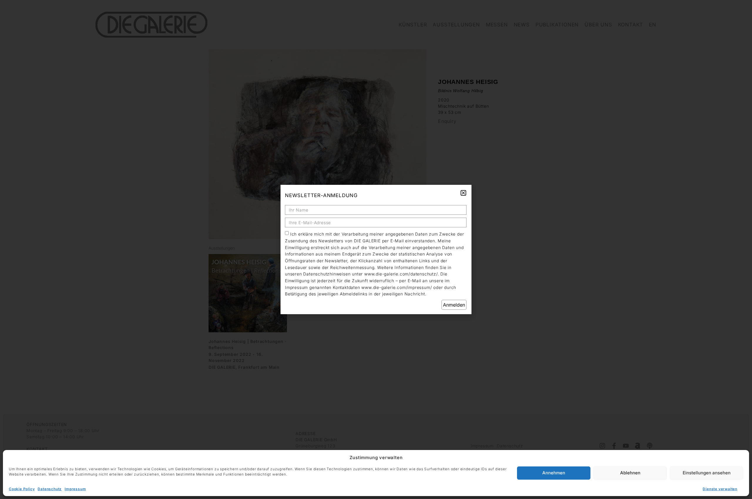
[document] (376, 249)
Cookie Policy (22, 489)
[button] (463, 193)
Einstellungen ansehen (707, 473)
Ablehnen (630, 473)
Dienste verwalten (720, 489)
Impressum (75, 489)
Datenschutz (50, 489)
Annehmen (553, 473)
